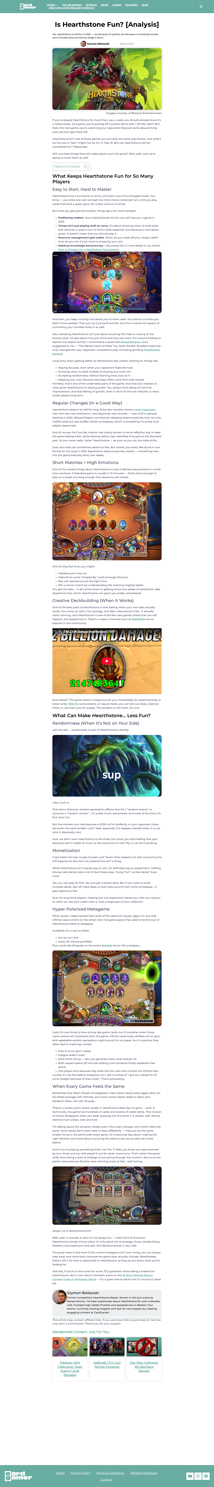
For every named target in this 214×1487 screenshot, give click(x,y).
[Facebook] (206, 1476)
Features (131, 5)
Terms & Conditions (110, 1473)
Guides (116, 5)
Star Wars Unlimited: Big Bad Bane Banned (144, 1367)
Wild (71, 703)
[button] (201, 6)
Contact (106, 1479)
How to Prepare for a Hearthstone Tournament (88, 249)
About (60, 1473)
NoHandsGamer (131, 342)
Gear (145, 5)
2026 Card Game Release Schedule (71, 8)
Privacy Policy (80, 1473)
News (104, 5)
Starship (107, 945)
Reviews (91, 5)
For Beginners (72, 5)
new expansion (145, 409)
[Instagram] (198, 1476)
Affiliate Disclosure (143, 1473)
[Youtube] (190, 1476)
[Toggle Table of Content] (84, 166)
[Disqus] (107, 1426)
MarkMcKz (138, 619)
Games (51, 5)
